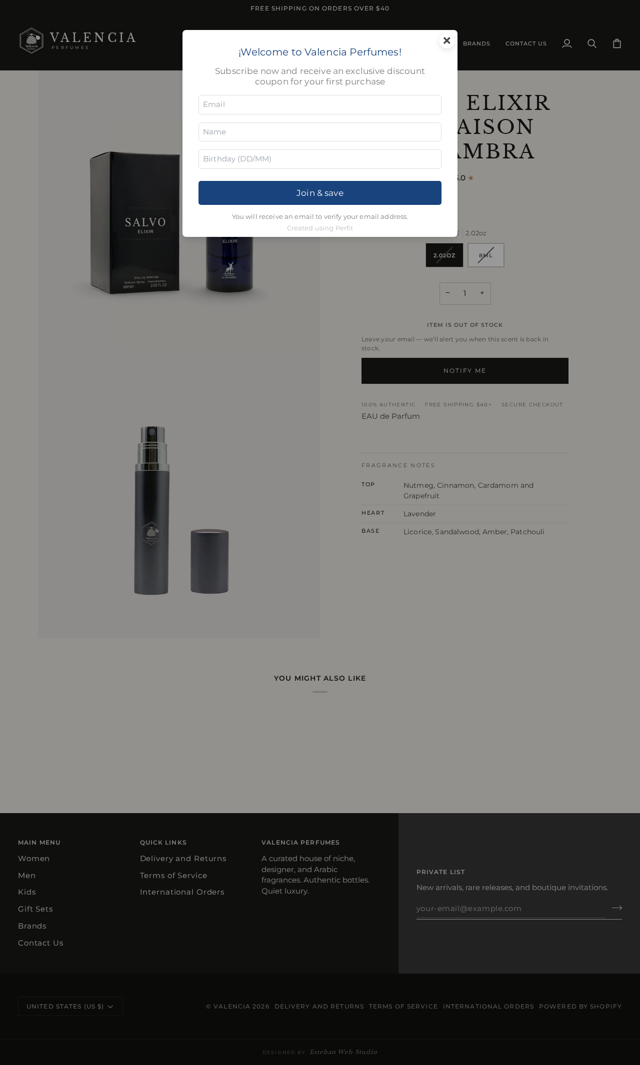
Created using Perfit (320, 228)
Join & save (320, 192)
